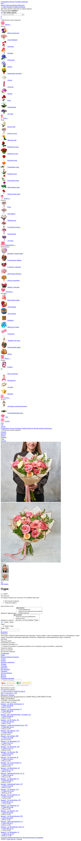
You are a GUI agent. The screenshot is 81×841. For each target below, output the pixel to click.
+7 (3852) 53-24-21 (7, 759)
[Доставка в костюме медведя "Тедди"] (27, 620)
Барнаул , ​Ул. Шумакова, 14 (10, 832)
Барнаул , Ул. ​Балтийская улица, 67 (12, 827)
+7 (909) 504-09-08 (7, 705)
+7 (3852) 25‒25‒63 (7, 791)
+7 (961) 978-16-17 (7, 823)
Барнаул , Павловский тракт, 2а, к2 (12, 773)
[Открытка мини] (27, 618)
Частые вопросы (39, 428)
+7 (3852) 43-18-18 (7, 754)
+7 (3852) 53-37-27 (7, 743)
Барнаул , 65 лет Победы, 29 (10, 795)
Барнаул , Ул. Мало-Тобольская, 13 (12, 704)
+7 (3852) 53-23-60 (7, 796)
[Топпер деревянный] (29, 610)
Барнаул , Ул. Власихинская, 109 (12, 816)
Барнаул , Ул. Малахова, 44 (10, 779)
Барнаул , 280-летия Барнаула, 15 (12, 821)
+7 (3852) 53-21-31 (7, 764)
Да (2, 12)
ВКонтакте (4, 695)
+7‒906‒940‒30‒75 (7, 828)
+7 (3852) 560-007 (7, 732)
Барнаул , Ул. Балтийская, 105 (11, 800)
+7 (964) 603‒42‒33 (7, 727)
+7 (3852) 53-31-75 (7, 748)
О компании (5, 428)
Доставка (18, 428)
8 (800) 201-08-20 (19, 7)
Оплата (11, 428)
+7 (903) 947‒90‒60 (7, 721)
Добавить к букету (7, 620)
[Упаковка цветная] (29, 613)
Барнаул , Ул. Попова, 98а (9, 752)
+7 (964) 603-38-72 (7, 780)
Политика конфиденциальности (11, 837)
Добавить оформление (8, 613)
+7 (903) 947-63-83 (7, 812)
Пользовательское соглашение (33, 837)
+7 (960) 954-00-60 (7, 716)
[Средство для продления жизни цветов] (29, 611)
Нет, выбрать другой (10, 12)
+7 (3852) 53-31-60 (7, 786)
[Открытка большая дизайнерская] (27, 617)
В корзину (4, 632)
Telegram (11, 695)
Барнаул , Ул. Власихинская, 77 (11, 709)
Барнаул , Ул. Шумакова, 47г (10, 741)
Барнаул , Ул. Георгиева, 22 (10, 805)
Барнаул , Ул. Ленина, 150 (9, 811)
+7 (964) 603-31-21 (7, 802)
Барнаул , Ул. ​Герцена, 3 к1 (10, 789)
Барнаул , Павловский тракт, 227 (12, 784)
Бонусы (30, 428)
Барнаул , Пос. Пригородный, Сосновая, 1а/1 (16, 714)
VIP (2, 425)
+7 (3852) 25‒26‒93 (7, 834)
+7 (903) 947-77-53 (7, 770)
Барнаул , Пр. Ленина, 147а (10, 730)
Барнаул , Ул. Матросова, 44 (10, 768)
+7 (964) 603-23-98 (7, 807)
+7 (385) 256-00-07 (7, 7)
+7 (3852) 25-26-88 (7, 738)
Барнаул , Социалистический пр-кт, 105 (14, 725)
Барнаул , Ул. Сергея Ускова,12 (11, 762)
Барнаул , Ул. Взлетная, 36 (9, 757)
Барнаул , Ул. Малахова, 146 (10, 746)
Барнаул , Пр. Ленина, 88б (9, 736)
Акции (3, 426)
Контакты (48, 428)
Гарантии (24, 428)
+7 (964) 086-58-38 (7, 711)
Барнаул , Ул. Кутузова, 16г (10, 720)
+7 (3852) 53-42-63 (7, 775)
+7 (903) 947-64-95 (7, 818)
